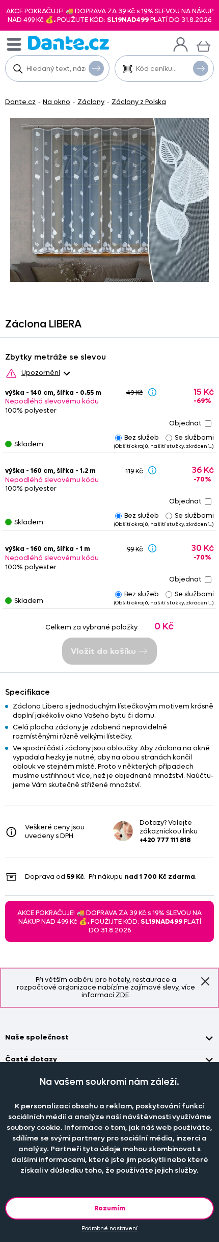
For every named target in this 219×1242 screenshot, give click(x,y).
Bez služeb (141, 437)
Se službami (194, 437)
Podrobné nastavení (109, 1228)
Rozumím (109, 1208)
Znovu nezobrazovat (205, 981)
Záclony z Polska (139, 101)
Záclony (90, 101)
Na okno (56, 101)
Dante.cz (20, 101)
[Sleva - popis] (152, 392)
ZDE (122, 995)
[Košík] (203, 45)
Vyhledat (96, 68)
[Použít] (200, 68)
